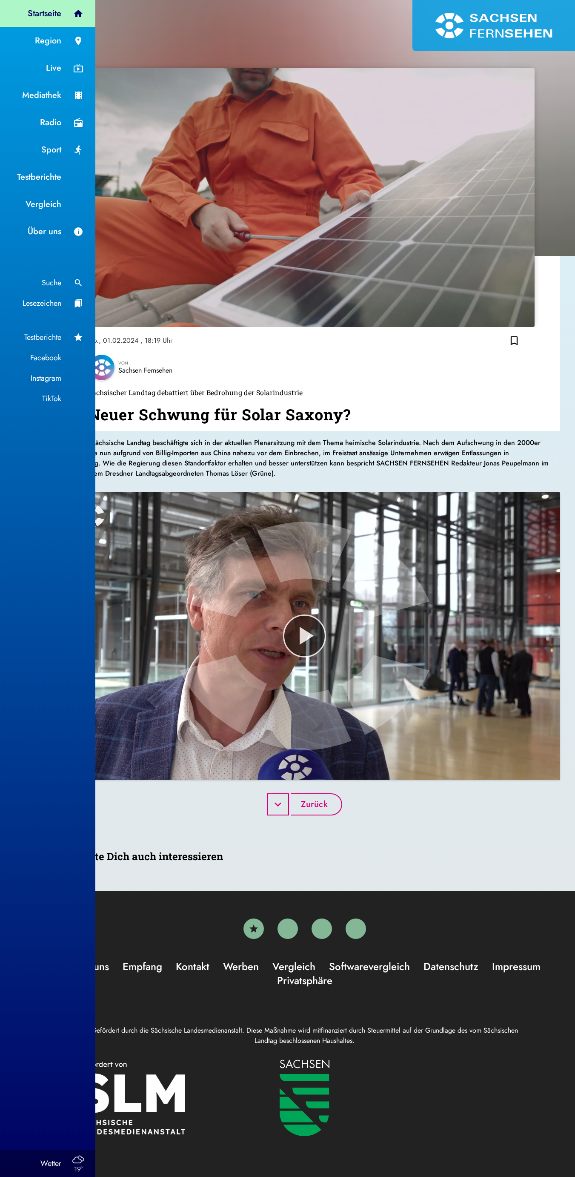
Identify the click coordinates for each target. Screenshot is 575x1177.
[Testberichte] (253, 929)
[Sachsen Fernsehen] (493, 25)
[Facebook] (287, 929)
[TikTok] (356, 929)
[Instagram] (322, 929)
